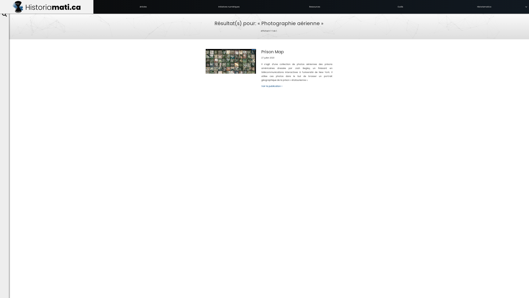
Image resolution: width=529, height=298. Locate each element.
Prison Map (272, 52)
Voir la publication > (272, 86)
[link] (143, 6)
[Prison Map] (231, 61)
